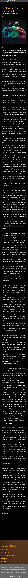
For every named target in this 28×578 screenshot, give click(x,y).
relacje (5, 552)
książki (4, 558)
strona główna (8, 546)
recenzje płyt (8, 555)
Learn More (11, 576)
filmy (3, 561)
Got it (18, 576)
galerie (5, 549)
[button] (2, 16)
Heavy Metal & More (10, 1)
